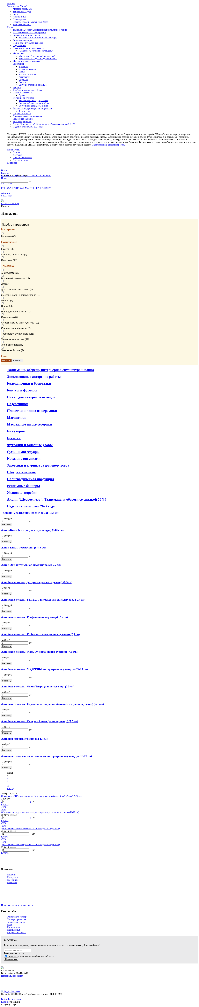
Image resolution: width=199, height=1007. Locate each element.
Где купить (12, 880)
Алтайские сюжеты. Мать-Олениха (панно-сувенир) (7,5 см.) (39, 651)
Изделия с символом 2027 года (31, 506)
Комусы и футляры (22, 390)
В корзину (6, 524)
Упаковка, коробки (22, 492)
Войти (4, 999)
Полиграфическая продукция (30, 479)
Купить (4, 804)
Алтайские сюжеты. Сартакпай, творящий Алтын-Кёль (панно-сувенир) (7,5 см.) (52, 703)
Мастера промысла (16, 919)
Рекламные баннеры (23, 486)
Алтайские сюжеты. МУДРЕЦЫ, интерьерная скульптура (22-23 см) (44, 669)
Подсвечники (17, 404)
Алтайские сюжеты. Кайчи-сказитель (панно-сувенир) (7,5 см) (40, 634)
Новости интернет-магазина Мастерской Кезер (31, 956)
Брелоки (14, 438)
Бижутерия (16, 431)
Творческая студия (16, 922)
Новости (11, 874)
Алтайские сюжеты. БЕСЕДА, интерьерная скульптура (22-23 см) (42, 599)
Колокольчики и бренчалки (29, 383)
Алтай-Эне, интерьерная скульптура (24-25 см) (31, 564)
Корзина (5, 1002)
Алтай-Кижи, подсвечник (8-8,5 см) (23, 547)
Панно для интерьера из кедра (31, 397)
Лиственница (13, 927)
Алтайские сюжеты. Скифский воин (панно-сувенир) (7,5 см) (39, 721)
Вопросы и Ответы (16, 932)
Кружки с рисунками (23, 458)
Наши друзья (13, 930)
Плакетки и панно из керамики (32, 411)
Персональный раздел (12, 976)
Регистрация (14, 999)
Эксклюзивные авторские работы (108, 144)
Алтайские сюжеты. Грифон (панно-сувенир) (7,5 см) (34, 617)
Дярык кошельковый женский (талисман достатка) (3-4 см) (30, 828)
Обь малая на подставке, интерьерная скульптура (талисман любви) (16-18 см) (40, 812)
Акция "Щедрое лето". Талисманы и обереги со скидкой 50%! (56, 499)
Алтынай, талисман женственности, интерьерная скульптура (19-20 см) (46, 756)
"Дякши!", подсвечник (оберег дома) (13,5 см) (30, 512)
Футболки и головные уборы (30, 445)
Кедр (9, 924)
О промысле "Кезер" (17, 916)
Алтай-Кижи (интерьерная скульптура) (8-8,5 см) (32, 530)
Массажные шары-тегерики (29, 424)
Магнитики (16, 417)
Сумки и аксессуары (23, 452)
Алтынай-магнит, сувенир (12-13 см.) (24, 738)
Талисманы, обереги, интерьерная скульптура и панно (50, 370)
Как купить (12, 877)
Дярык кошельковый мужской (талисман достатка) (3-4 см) (30, 844)
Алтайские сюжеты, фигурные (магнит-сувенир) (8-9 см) (36, 582)
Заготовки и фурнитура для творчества (38, 465)
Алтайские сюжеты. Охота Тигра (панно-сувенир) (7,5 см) (37, 686)
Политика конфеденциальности (17, 905)
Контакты (12, 882)
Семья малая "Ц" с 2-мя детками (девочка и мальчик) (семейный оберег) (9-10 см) (41, 796)
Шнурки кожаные (21, 472)
